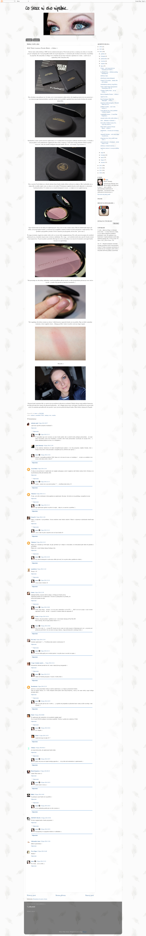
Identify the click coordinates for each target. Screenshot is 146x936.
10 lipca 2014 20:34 (45, 728)
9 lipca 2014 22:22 (45, 674)
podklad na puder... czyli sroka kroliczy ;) (108, 107)
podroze (36, 40)
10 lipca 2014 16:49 (42, 851)
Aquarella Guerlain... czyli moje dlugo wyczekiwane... (110, 135)
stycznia (103, 162)
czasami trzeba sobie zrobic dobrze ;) (109, 118)
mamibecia (34, 569)
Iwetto (32, 592)
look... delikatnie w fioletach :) (108, 120)
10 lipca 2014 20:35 (45, 701)
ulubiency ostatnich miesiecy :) (108, 146)
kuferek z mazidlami (36, 415)
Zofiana (33, 748)
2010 (100, 173)
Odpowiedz (33, 428)
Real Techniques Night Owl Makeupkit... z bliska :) (107, 99)
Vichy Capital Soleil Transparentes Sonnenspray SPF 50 (109, 87)
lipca (102, 66)
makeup (46, 415)
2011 (100, 170)
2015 (100, 49)
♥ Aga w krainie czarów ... (38, 663)
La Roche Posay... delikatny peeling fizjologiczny (109, 72)
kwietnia (103, 155)
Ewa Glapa (34, 851)
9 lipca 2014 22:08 (45, 607)
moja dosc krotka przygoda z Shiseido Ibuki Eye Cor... (110, 103)
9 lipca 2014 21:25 (40, 542)
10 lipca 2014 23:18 (45, 455)
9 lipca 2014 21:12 (45, 434)
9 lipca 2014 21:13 (45, 481)
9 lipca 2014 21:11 (40, 493)
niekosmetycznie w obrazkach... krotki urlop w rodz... (110, 142)
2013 (100, 165)
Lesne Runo (34, 468)
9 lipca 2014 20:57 (43, 423)
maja (102, 152)
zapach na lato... (104, 96)
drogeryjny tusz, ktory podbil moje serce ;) (109, 138)
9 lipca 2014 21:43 (41, 569)
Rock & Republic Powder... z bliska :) (110, 94)
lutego (102, 160)
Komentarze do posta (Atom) (40, 899)
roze (50, 415)
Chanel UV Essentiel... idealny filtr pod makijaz (109, 81)
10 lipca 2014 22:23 (41, 861)
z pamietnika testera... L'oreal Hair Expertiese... (109, 115)
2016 (100, 46)
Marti (32, 715)
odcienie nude (34, 423)
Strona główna (61, 895)
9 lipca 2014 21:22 (45, 530)
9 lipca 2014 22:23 (42, 686)
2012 (100, 168)
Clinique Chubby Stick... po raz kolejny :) (108, 91)
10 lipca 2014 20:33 (45, 782)
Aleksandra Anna (35, 841)
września (103, 61)
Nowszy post (31, 895)
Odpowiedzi (36, 431)
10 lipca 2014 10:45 (39, 794)
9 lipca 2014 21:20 (40, 517)
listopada (103, 56)
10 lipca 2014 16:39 (44, 616)
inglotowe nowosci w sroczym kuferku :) (110, 148)
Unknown (33, 494)
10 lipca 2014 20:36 (45, 626)
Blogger (85, 932)
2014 (100, 51)
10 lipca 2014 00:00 (39, 715)
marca (102, 157)
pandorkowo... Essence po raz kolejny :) (110, 131)
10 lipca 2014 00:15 (45, 771)
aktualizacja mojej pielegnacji (108, 78)
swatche (54, 415)
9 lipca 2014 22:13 (45, 651)
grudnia (103, 54)
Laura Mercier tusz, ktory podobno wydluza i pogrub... (109, 111)
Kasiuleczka (34, 686)
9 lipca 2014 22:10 (45, 580)
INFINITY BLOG (36, 818)
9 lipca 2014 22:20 (45, 557)
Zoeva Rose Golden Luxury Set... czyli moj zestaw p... (109, 123)
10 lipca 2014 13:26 (45, 841)
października (104, 58)
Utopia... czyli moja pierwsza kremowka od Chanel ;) (108, 68)
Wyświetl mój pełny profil (104, 194)
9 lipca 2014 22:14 (49, 663)
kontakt (29, 40)
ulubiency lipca (104, 76)
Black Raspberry (35, 771)
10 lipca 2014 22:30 (48, 445)
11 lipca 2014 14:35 (43, 735)
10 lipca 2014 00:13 (40, 747)
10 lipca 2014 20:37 (45, 759)
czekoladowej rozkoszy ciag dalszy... (109, 84)
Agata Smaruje (39, 445)
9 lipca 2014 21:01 (42, 468)
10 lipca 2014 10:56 (46, 818)
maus (36, 434)
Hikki (32, 794)
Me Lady (33, 639)
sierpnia (103, 63)
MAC (42, 415)
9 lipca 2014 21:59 (39, 592)
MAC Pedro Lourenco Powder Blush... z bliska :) (108, 127)
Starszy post (89, 895)
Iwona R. (33, 517)
